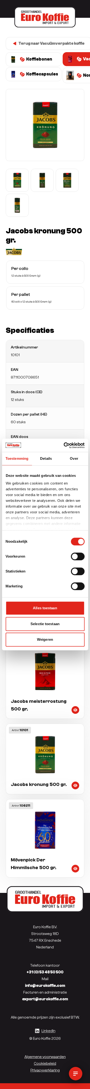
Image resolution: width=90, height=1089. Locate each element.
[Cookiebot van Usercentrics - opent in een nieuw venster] (64, 445)
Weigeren (45, 639)
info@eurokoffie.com (45, 985)
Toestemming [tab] (17, 458)
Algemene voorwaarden (45, 1057)
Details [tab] (46, 458)
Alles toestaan (45, 608)
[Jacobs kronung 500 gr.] (45, 759)
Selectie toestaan (45, 624)
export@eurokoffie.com (45, 999)
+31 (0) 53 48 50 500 (45, 972)
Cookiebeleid (45, 1063)
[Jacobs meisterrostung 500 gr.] (45, 680)
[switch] (77, 556)
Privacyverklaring (45, 1070)
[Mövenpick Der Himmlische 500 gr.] (45, 838)
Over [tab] (74, 458)
